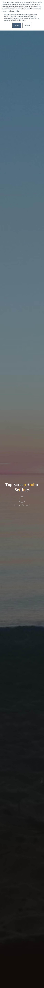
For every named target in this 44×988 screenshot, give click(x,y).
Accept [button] (16, 25)
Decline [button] (27, 25)
